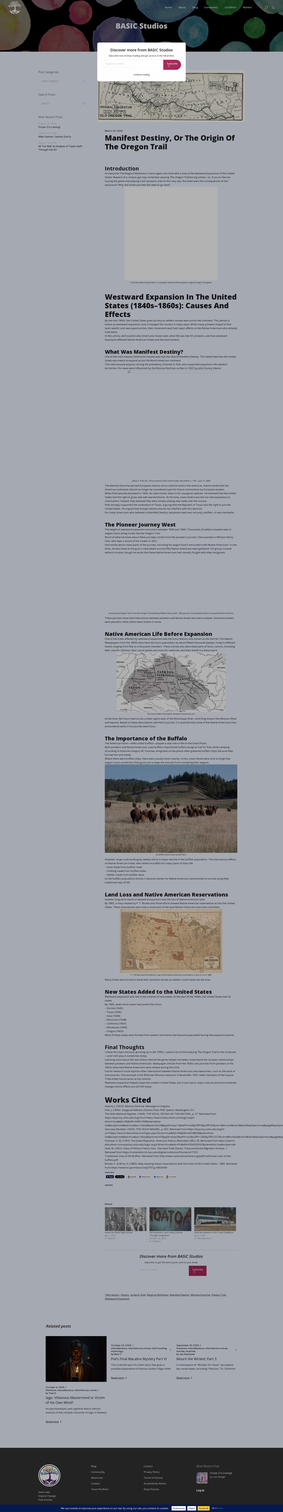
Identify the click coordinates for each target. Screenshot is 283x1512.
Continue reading (141, 74)
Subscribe (172, 63)
